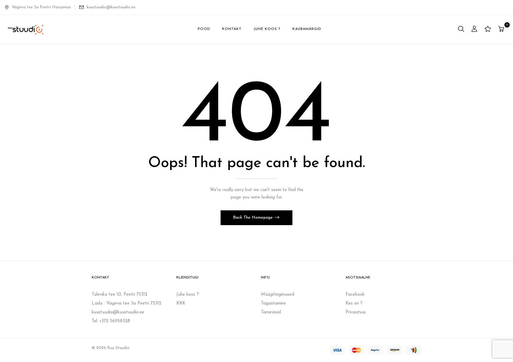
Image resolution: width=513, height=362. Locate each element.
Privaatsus (356, 312)
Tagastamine (273, 303)
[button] (502, 29)
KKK (180, 303)
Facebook (355, 294)
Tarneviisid (271, 312)
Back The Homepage (253, 217)
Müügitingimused (277, 294)
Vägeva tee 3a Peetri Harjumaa (41, 7)
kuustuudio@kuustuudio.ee (111, 7)
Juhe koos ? (187, 294)
